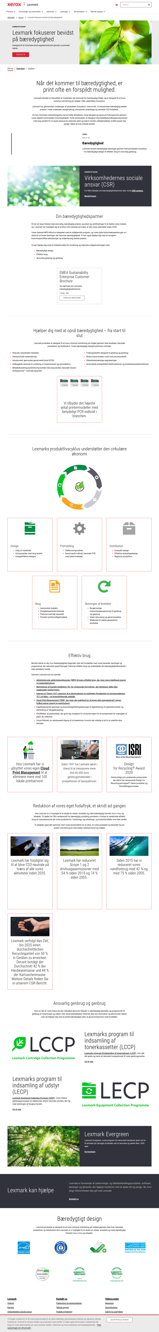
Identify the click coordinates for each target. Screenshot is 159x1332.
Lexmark (12, 1298)
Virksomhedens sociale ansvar (19, 1311)
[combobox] (136, 4)
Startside (22, 4)
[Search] (149, 4)
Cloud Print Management (31, 770)
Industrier (50, 11)
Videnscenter (112, 1298)
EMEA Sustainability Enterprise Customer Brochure (74, 276)
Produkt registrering (64, 1311)
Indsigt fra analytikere (114, 1311)
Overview (20, 68)
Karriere (10, 1307)
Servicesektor (79, 11)
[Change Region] (117, 4)
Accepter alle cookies (120, 1320)
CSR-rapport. (137, 190)
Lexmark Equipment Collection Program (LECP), (33, 1098)
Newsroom (109, 1303)
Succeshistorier (111, 1307)
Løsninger (64, 11)
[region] (79, 1323)
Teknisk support (96, 11)
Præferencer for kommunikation (69, 1303)
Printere (9, 11)
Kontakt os (61, 1298)
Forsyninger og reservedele (30, 11)
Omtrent (10, 1303)
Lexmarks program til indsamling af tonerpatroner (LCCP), (110, 1053)
